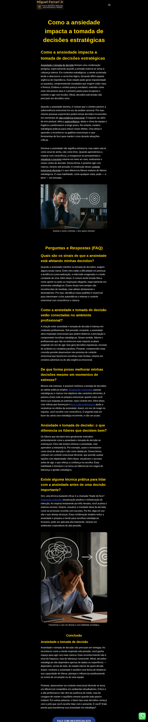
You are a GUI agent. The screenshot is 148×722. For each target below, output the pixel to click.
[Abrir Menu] (109, 5)
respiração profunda (51, 500)
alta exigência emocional (72, 118)
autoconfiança (72, 121)
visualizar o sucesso (51, 159)
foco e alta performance (83, 404)
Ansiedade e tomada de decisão (57, 65)
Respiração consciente (80, 390)
